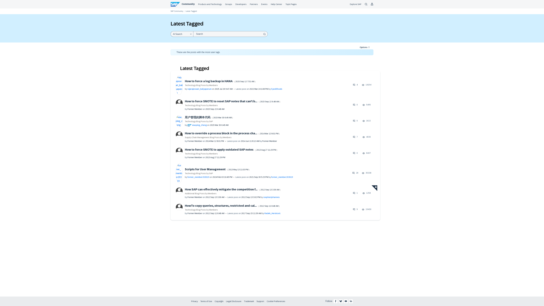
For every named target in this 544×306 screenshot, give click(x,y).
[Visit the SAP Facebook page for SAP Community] (335, 301)
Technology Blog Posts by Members (201, 85)
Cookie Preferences (276, 301)
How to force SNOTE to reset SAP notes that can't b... (232, 101)
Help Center (276, 4)
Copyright (219, 301)
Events (264, 4)
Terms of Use (206, 301)
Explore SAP (355, 4)
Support (260, 301)
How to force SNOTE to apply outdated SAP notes (231, 149)
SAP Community (177, 11)
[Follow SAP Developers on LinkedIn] (351, 301)
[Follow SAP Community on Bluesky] (341, 301)
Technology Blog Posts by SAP (199, 121)
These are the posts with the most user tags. (198, 52)
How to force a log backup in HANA (220, 81)
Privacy (194, 301)
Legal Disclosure (233, 301)
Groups (228, 4)
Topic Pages (291, 4)
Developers (240, 4)
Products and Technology (210, 4)
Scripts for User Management (217, 169)
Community (188, 4)
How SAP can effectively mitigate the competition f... (232, 189)
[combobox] (230, 34)
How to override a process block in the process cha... (232, 133)
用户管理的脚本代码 (209, 117)
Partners (254, 4)
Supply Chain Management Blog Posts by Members (208, 137)
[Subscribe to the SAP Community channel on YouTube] (346, 301)
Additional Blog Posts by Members (200, 193)
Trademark (249, 301)
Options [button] (363, 47)
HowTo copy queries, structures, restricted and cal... (232, 205)
